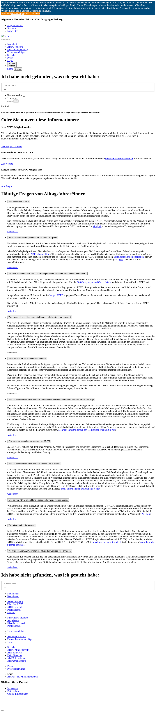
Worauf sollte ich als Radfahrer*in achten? (27, 359)
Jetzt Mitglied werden (11, 146)
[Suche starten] (5, 89)
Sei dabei (11, 55)
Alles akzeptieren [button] (32, 13)
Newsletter (12, 31)
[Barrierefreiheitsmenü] (2, 39)
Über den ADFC (15, 604)
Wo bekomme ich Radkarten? (22, 525)
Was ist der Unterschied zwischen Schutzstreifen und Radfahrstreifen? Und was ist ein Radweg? (51, 400)
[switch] (24, 96)
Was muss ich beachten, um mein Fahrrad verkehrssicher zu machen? (40, 317)
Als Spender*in (14, 652)
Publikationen (14, 609)
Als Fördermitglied (16, 658)
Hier (121, 259)
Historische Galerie (16, 623)
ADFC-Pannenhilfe (39, 254)
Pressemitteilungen (16, 668)
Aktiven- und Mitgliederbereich (22, 676)
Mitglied (97, 226)
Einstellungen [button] (17, 13)
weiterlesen (12, 231)
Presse (10, 57)
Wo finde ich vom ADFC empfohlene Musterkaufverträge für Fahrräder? (40, 551)
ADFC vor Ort (14, 607)
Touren (10, 642)
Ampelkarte (13, 620)
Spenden (11, 28)
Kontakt (11, 612)
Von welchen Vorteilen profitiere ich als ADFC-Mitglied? (33, 237)
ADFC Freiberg (15, 46)
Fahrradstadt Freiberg (17, 49)
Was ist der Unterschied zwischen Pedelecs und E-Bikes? (34, 464)
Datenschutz (13, 691)
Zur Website (7, 163)
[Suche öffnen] (5, 39)
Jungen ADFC (56, 295)
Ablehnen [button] (6, 13)
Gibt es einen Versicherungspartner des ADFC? (29, 441)
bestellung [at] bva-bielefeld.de (107, 542)
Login (10, 60)
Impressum (12, 688)
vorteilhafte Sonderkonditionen (129, 256)
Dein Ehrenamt (14, 655)
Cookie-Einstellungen (17, 694)
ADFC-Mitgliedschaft (17, 650)
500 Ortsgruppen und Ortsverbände (94, 282)
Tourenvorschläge (16, 52)
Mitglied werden (15, 25)
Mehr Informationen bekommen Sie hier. (80, 488)
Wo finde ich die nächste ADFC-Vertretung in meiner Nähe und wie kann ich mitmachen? (47, 274)
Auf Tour (146, 514)
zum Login (6, 186)
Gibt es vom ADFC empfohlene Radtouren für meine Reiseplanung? (38, 500)
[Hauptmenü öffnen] (8, 39)
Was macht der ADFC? (19, 202)
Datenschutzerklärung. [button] (40, 10)
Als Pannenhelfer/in (16, 661)
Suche (10, 69)
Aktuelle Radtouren (16, 636)
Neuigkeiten (13, 44)
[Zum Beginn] (2, 710)
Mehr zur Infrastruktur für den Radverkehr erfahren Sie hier (86, 430)
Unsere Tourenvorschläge (19, 639)
